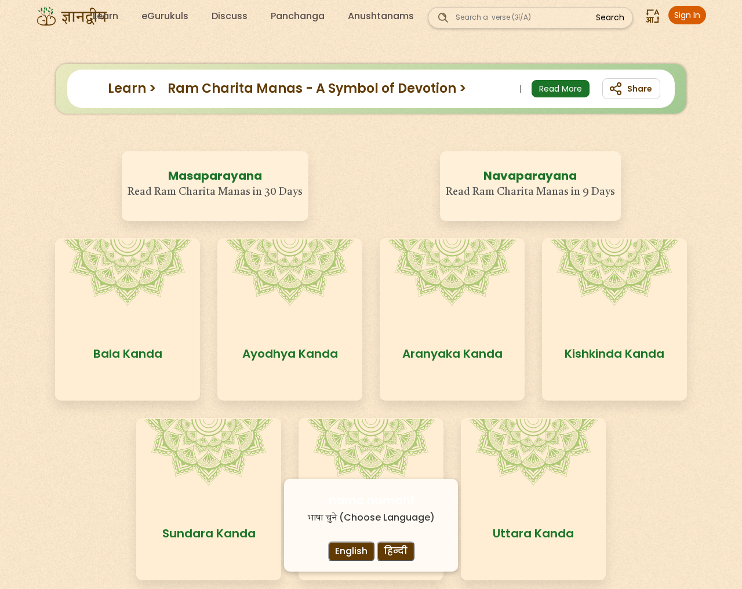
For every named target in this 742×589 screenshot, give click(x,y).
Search (610, 17)
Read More (560, 88)
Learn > (132, 88)
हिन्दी (396, 551)
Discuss (230, 16)
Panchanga (298, 16)
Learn (105, 16)
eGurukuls (164, 16)
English (351, 551)
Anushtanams (381, 16)
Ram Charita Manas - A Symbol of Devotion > (317, 88)
